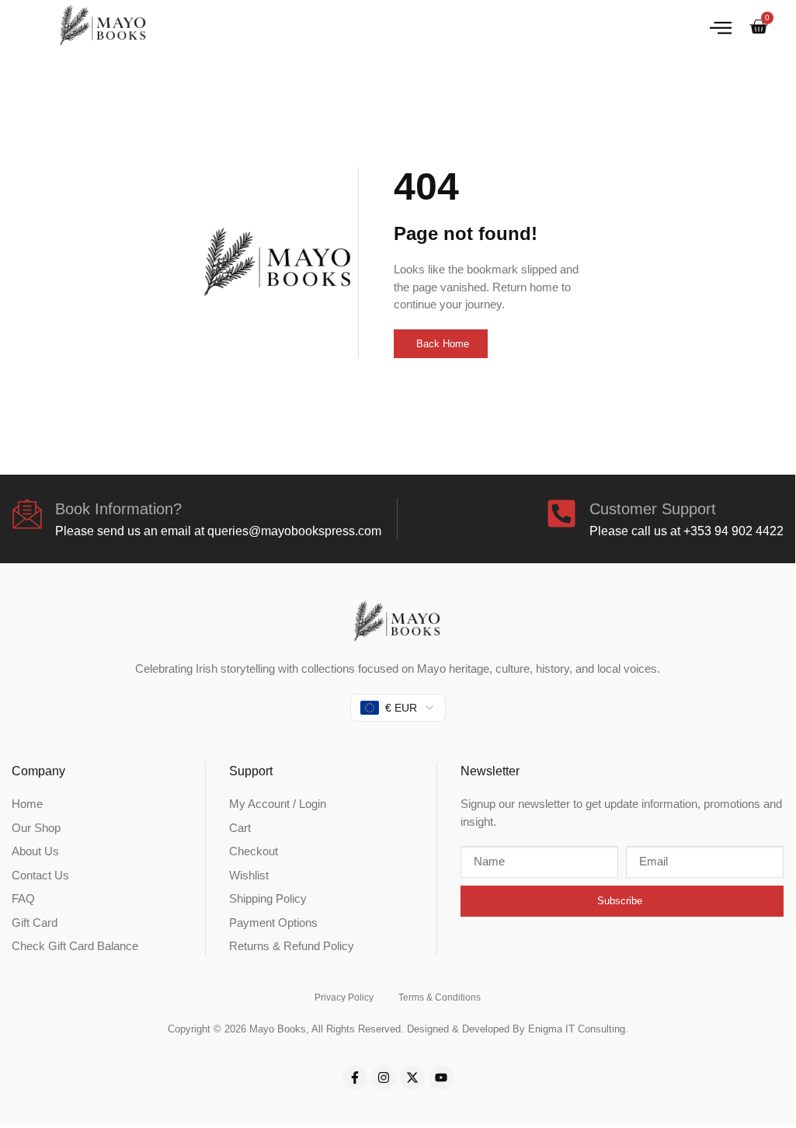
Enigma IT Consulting (576, 1029)
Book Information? (118, 508)
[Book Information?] (27, 513)
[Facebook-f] (354, 1077)
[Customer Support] (561, 513)
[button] (720, 27)
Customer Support (652, 508)
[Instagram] (383, 1077)
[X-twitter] (412, 1077)
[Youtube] (441, 1077)
